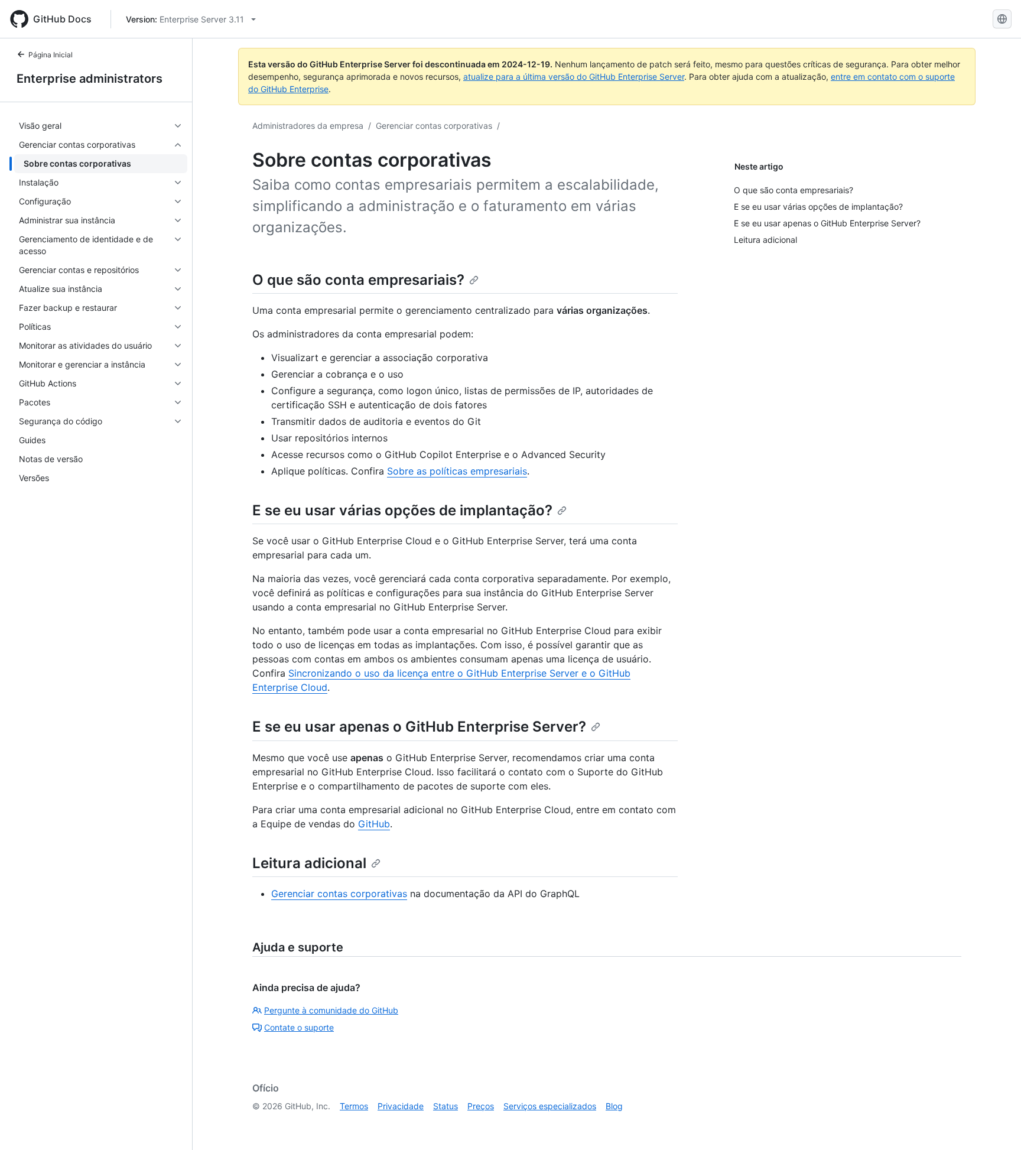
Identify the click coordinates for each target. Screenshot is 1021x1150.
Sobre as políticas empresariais (457, 471)
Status (445, 1106)
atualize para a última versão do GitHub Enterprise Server (573, 77)
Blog (614, 1106)
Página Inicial (50, 54)
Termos (354, 1106)
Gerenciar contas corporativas (434, 126)
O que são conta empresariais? (358, 279)
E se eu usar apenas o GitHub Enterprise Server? (419, 726)
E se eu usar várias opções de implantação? (402, 510)
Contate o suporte (299, 1027)
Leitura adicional (309, 863)
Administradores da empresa (307, 126)
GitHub (374, 824)
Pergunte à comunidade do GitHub (331, 1010)
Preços (480, 1106)
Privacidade (401, 1106)
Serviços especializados (549, 1106)
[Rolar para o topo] (995, 1124)
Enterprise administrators (89, 79)
